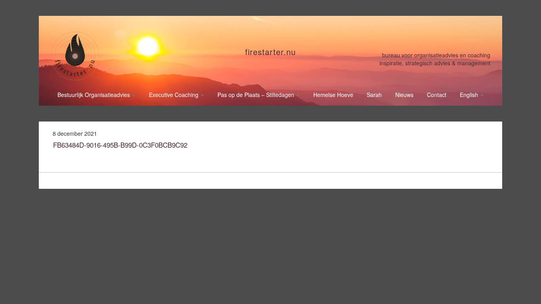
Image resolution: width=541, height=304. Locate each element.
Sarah (374, 95)
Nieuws (404, 95)
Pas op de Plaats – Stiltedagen (256, 95)
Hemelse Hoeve (333, 95)
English (470, 95)
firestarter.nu (270, 51)
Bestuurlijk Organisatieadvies (94, 95)
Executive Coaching (174, 95)
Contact (436, 95)
